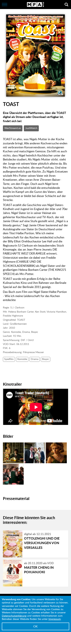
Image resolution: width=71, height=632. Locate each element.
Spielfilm (9, 359)
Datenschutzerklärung (14, 615)
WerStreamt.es (12, 128)
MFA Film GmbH (35, 4)
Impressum (54, 619)
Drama (34, 359)
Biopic (45, 359)
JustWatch (31, 128)
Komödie (22, 359)
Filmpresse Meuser (33, 352)
